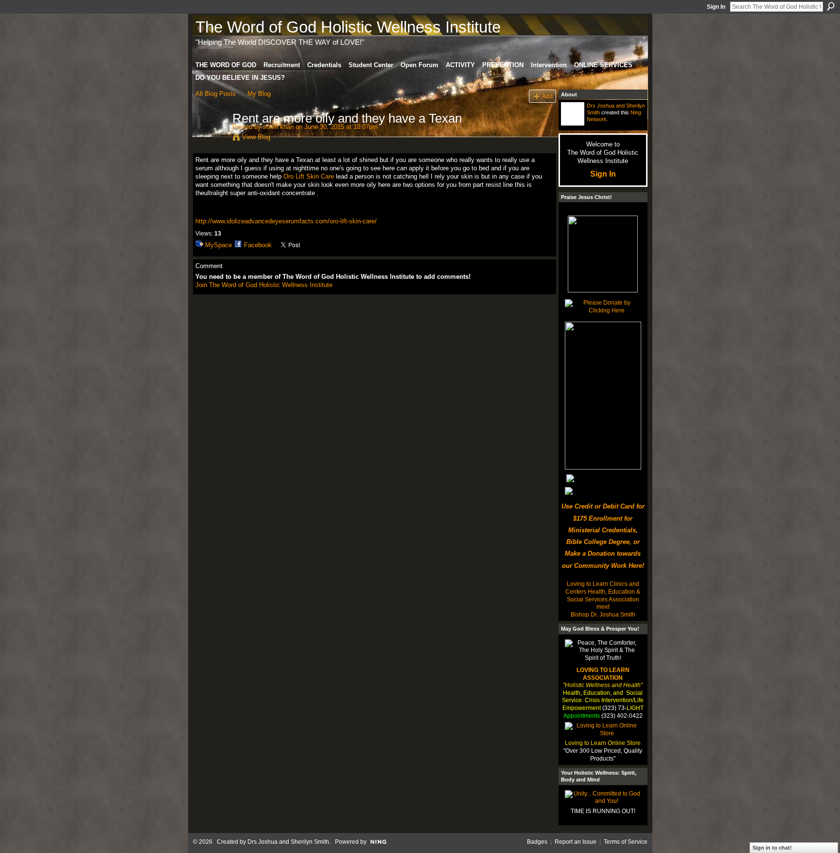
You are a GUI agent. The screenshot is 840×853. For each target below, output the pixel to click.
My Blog (259, 93)
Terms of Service (626, 841)
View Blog (256, 137)
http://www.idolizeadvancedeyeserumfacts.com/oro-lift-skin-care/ (286, 221)
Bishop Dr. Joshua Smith (603, 614)
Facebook (258, 245)
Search (831, 6)
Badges (537, 841)
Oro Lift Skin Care (308, 176)
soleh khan (278, 126)
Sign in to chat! (772, 848)
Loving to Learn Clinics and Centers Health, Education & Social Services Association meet (602, 595)
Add (547, 96)
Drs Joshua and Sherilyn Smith (288, 841)
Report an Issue (575, 841)
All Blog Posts (215, 93)
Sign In (716, 6)
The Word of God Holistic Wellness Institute (348, 27)
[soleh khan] (211, 139)
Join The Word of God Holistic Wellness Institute (263, 285)
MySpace (218, 245)
